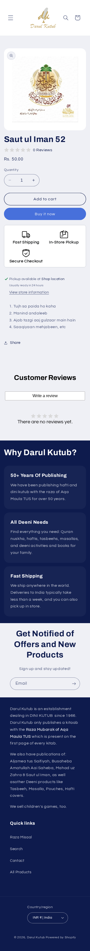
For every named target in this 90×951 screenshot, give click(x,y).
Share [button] (15, 343)
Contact (17, 861)
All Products (21, 872)
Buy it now (45, 214)
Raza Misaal (21, 837)
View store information (29, 292)
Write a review (45, 396)
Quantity (11, 170)
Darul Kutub (36, 937)
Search (16, 849)
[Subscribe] (74, 683)
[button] (10, 17)
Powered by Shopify (61, 937)
